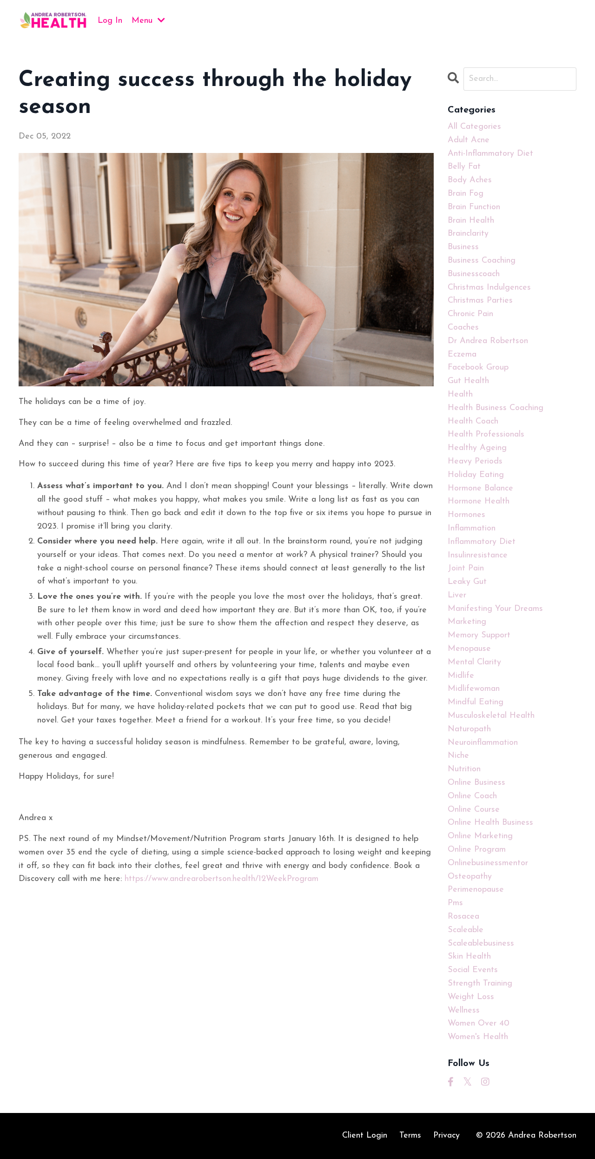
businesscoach (474, 274)
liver (457, 595)
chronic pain (470, 314)
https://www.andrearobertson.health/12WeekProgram (221, 879)
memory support (479, 635)
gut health (468, 381)
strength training (480, 984)
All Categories (474, 127)
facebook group (478, 368)
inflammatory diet (482, 542)
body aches (470, 180)
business (463, 247)
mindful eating (475, 702)
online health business (490, 823)
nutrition (464, 769)
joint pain (466, 568)
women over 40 (478, 1024)
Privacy (446, 1136)
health (460, 395)
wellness (464, 1011)
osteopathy (470, 877)
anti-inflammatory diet (490, 154)
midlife (461, 676)
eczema (462, 355)
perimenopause (476, 890)
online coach (472, 796)
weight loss (471, 997)
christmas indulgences (489, 288)
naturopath (469, 729)
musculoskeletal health (491, 716)
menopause (469, 649)
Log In (110, 21)
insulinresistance (478, 555)
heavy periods (475, 461)
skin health (469, 957)
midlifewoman (474, 689)
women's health (478, 1037)
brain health (471, 221)
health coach (473, 421)
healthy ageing (477, 448)
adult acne (468, 140)
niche (458, 756)
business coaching (482, 261)
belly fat (464, 167)
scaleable (465, 930)
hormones (466, 515)
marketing (467, 622)
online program (477, 850)
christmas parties (480, 301)
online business (476, 783)
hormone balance (480, 488)
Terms (410, 1136)
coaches (463, 328)
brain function (474, 207)
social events (473, 970)
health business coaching (495, 408)
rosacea (463, 917)
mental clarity (474, 662)
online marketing (480, 836)
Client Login (364, 1136)
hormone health (478, 501)
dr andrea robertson (488, 341)
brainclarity (468, 234)
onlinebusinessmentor (488, 863)
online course (474, 810)
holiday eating (476, 475)
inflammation (472, 528)
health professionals (486, 434)
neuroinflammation (483, 743)
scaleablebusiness (481, 944)
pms (455, 903)
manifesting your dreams (495, 609)
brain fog (465, 194)
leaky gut (467, 582)
